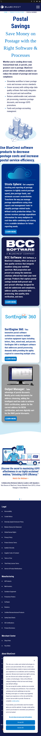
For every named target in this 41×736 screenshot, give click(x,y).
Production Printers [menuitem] (9, 597)
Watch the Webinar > (20, 478)
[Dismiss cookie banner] (34, 660)
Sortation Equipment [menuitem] (10, 591)
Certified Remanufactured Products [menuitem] (14, 612)
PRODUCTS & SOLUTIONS (17, 12)
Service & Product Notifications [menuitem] (13, 568)
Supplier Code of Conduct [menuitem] (11, 553)
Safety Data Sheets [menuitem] (9, 617)
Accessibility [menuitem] (8, 511)
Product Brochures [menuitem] (9, 628)
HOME (5, 12)
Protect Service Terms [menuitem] (10, 542)
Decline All (20, 728)
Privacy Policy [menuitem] (8, 537)
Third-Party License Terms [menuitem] (11, 563)
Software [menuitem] (7, 602)
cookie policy (15, 701)
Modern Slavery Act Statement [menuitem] (13, 527)
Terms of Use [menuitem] (8, 558)
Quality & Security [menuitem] (9, 548)
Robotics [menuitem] (7, 607)
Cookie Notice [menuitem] (8, 516)
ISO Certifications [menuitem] (9, 623)
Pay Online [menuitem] (7, 646)
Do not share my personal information (20, 717)
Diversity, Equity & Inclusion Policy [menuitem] (13, 522)
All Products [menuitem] (7, 581)
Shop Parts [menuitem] (7, 640)
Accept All (20, 722)
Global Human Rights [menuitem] (10, 532)
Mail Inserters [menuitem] (8, 586)
